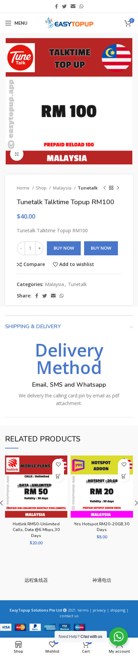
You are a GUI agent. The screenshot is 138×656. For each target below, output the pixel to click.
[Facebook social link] (56, 6)
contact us (69, 615)
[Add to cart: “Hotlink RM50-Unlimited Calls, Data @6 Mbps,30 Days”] (58, 476)
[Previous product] (104, 188)
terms (83, 610)
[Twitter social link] (64, 6)
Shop (42, 188)
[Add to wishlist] (58, 465)
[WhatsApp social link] (81, 6)
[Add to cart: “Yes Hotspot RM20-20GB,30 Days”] (124, 476)
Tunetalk (88, 188)
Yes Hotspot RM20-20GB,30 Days (102, 527)
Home (23, 188)
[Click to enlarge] (16, 154)
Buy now (101, 248)
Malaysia (62, 188)
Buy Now (64, 248)
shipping (117, 610)
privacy (99, 610)
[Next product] (118, 188)
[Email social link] (73, 6)
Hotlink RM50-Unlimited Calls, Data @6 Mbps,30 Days (36, 529)
